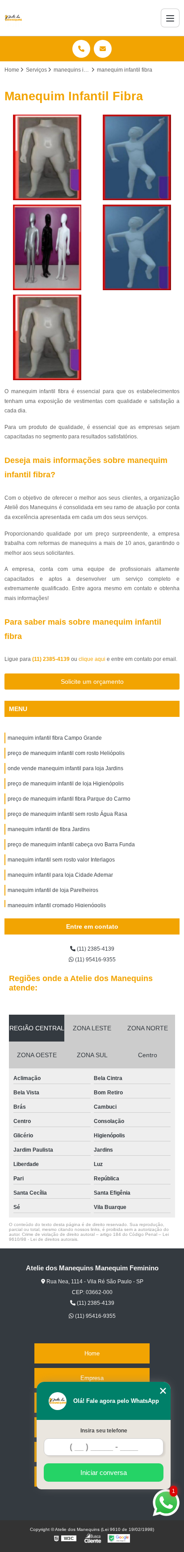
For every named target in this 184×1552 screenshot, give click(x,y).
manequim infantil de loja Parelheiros (53, 890)
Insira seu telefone (103, 1431)
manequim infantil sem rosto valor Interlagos (61, 860)
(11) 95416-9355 (95, 959)
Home (92, 1353)
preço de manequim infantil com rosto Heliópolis (66, 753)
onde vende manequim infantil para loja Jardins (65, 768)
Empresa (92, 1378)
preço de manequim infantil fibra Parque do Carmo (69, 799)
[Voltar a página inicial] (13, 18)
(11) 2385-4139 (51, 659)
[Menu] (170, 18)
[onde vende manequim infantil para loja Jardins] (47, 247)
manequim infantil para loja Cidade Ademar (60, 875)
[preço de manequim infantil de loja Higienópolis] (137, 247)
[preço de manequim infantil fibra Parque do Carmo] (47, 337)
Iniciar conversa (103, 1472)
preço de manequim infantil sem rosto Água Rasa (67, 814)
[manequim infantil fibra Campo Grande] (47, 157)
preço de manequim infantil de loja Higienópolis (66, 783)
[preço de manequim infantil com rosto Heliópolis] (137, 157)
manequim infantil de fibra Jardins (49, 829)
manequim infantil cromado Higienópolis (57, 905)
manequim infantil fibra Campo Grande (55, 738)
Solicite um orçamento (92, 681)
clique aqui (92, 659)
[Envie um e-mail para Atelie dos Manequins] (103, 49)
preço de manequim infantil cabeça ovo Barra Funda (71, 844)
